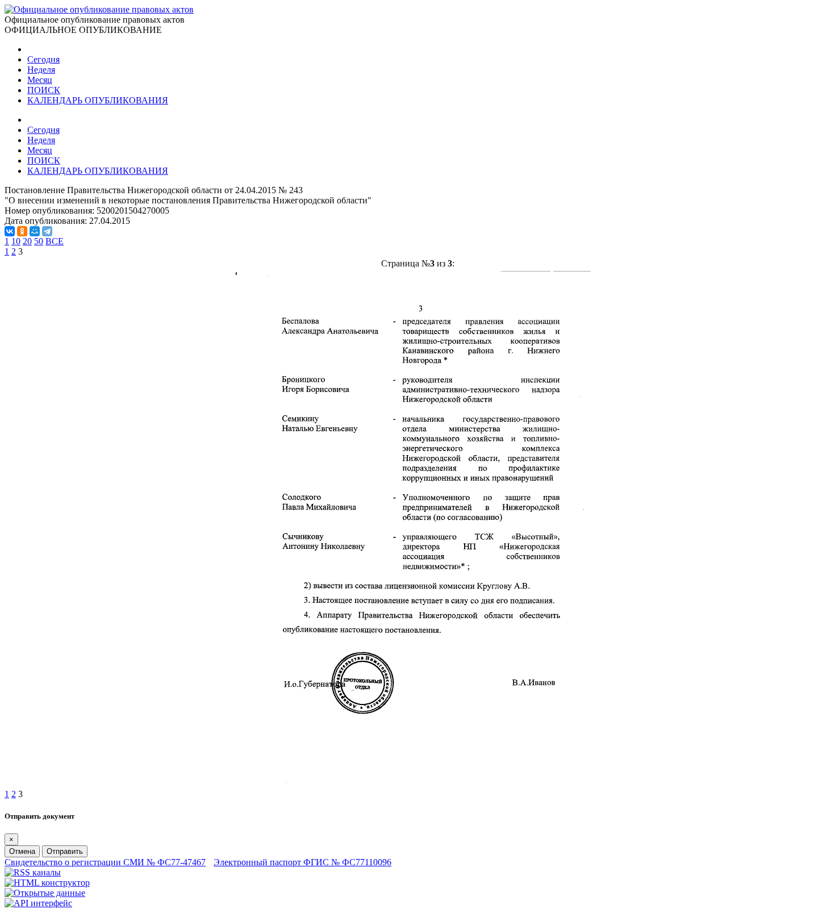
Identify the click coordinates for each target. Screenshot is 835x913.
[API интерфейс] (38, 903)
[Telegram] (47, 231)
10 (15, 241)
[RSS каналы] (33, 872)
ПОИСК (43, 90)
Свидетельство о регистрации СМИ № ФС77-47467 (105, 862)
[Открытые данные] (45, 893)
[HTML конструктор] (47, 882)
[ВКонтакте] (10, 231)
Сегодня (43, 59)
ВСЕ (54, 241)
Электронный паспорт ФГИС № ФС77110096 (302, 862)
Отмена (22, 851)
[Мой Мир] (35, 231)
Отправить (65, 851)
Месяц (39, 80)
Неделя (41, 69)
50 (38, 241)
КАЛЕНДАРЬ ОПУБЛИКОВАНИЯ (97, 100)
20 (27, 241)
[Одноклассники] (22, 231)
